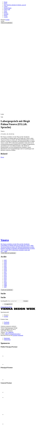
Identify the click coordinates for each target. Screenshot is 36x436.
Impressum (7, 338)
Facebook (15, 335)
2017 (5, 272)
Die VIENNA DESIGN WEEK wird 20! (15, 5)
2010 (5, 282)
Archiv (6, 17)
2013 (5, 278)
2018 (5, 270)
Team (5, 11)
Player (5, 15)
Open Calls (7, 9)
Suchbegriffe (4, 301)
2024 (5, 261)
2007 (5, 287)
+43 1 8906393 (9, 332)
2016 (5, 273)
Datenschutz (7, 339)
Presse (5, 12)
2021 (5, 266)
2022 (5, 264)
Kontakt (6, 14)
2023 (5, 263)
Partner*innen (7, 8)
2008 (5, 285)
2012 (5, 279)
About (5, 6)
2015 (5, 275)
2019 (5, 269)
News (5, 3)
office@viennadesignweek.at (12, 334)
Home (5, 2)
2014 (5, 276)
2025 (5, 260)
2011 (5, 281)
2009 (5, 284)
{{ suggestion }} (8, 304)
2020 (5, 267)
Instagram (20, 335)
